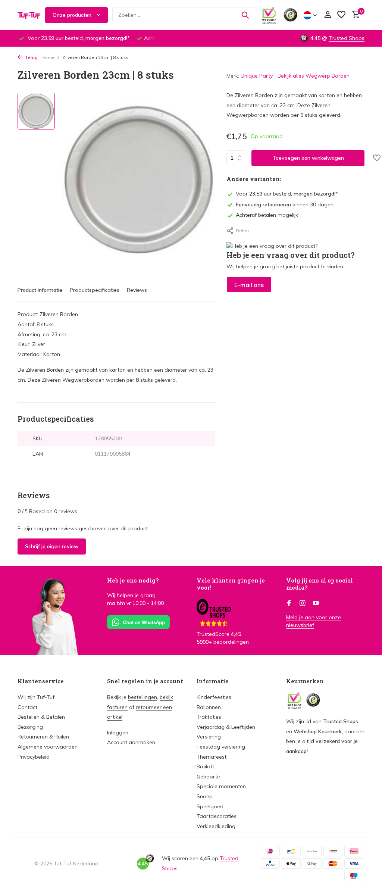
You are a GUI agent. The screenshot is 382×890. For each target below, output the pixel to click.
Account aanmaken (131, 742)
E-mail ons (249, 284)
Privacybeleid (34, 756)
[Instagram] (303, 603)
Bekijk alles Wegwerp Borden (314, 75)
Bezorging (30, 727)
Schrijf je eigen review (51, 546)
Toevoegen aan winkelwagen (308, 157)
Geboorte (208, 776)
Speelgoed (210, 806)
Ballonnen (209, 707)
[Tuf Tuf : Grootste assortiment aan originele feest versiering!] (29, 15)
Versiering (209, 736)
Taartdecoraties (217, 816)
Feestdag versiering (221, 746)
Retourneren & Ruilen (43, 736)
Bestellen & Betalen (41, 716)
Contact (27, 707)
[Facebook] (289, 603)
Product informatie (40, 290)
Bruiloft (205, 766)
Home (48, 57)
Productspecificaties (94, 290)
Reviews (137, 290)
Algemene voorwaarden (48, 746)
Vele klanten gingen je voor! (231, 584)
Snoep (205, 796)
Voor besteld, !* (287, 193)
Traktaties (209, 716)
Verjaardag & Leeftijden (226, 727)
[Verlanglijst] (341, 15)
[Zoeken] (245, 15)
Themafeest (211, 756)
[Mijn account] (327, 15)
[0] (354, 15)
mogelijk (267, 215)
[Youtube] (316, 603)
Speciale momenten (221, 786)
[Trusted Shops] (290, 15)
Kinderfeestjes (214, 697)
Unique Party (257, 75)
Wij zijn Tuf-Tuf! (37, 697)
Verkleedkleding (216, 826)
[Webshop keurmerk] (269, 15)
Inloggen (117, 732)
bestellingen (142, 697)
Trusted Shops (346, 38)
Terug (31, 57)
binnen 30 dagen (285, 204)
